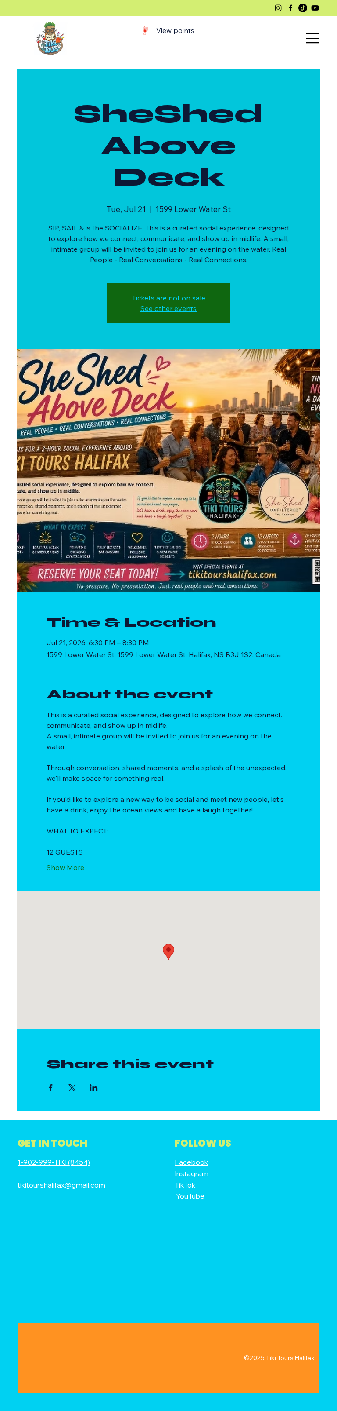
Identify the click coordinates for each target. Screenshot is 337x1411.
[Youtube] (315, 8)
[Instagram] (278, 8)
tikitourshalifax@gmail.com (61, 1185)
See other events (168, 308)
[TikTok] (302, 8)
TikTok (185, 1185)
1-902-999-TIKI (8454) (54, 1162)
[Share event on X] (72, 1087)
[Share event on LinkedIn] (94, 1087)
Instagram (191, 1173)
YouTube (190, 1196)
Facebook (191, 1162)
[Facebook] (290, 8)
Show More (65, 867)
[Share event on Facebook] (51, 1087)
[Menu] (312, 38)
